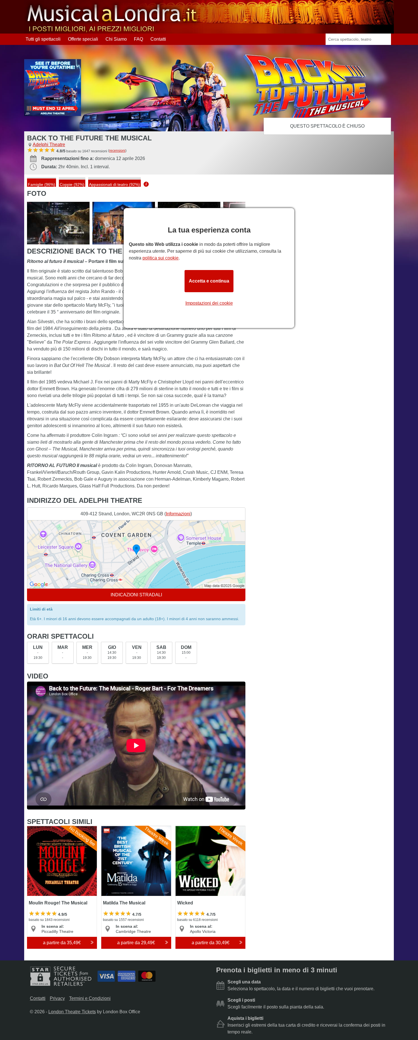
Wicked (183, 828)
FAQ (138, 39)
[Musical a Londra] (112, 30)
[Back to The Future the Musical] (58, 223)
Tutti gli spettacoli (43, 39)
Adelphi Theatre (49, 144)
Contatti (158, 39)
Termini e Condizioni (90, 998)
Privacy (57, 998)
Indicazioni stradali (136, 594)
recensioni (117, 151)
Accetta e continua (209, 281)
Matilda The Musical (122, 828)
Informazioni (178, 513)
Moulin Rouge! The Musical (55, 828)
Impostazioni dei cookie (209, 303)
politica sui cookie (160, 258)
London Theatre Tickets (72, 1011)
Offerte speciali (83, 39)
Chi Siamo (116, 39)
